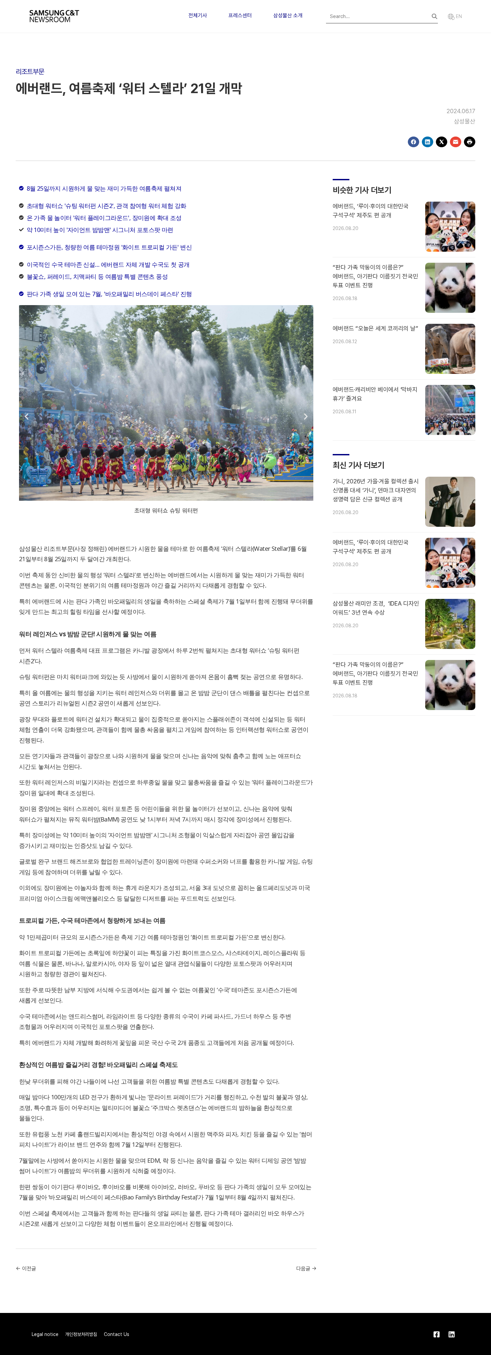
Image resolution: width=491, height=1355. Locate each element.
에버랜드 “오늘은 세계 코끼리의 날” (375, 328)
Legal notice (45, 1334)
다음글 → (306, 1269)
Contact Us (116, 1334)
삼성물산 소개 (288, 15)
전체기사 (197, 15)
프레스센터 (240, 15)
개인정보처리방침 (81, 1334)
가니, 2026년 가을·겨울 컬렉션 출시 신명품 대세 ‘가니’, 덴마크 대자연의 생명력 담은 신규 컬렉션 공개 (376, 490)
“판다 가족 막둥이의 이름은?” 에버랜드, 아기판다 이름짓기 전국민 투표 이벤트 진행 (375, 276)
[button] (26, 416)
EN (458, 16)
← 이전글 (26, 1269)
